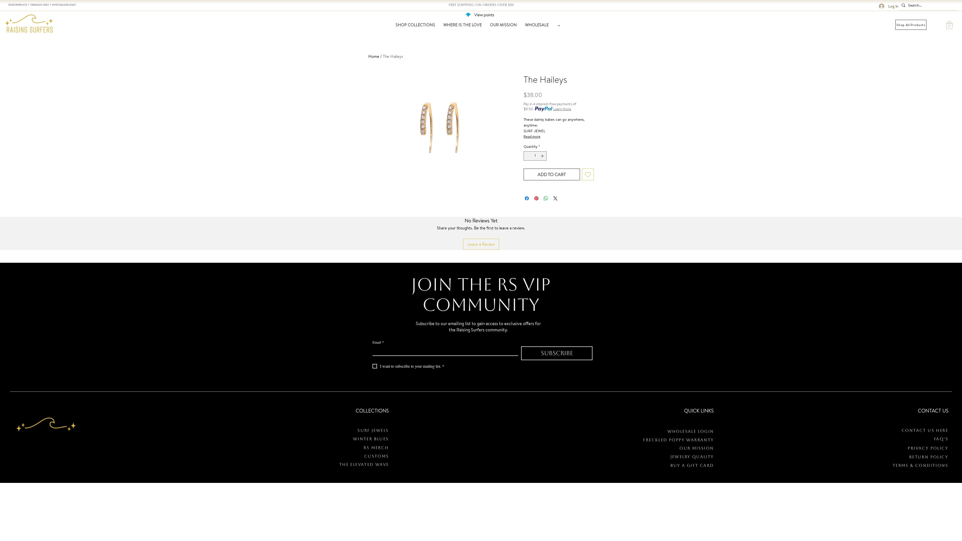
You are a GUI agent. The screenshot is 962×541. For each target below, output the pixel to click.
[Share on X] (555, 198)
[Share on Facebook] (527, 198)
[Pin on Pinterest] (536, 198)
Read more (532, 136)
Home (373, 56)
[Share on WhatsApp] (546, 198)
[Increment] (543, 156)
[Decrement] (527, 156)
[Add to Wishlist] (588, 174)
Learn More (562, 108)
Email (378, 342)
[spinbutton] (535, 156)
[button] (949, 25)
